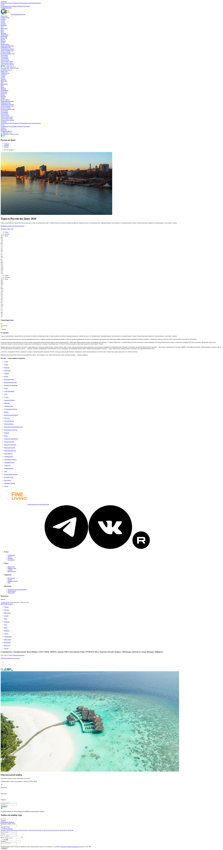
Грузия (3, 42)
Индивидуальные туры (7, 53)
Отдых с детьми (5, 52)
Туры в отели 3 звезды (7, 64)
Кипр (2, 31)
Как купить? (11, 578)
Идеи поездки (12, 571)
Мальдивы (4, 25)
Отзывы (10, 558)
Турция (3, 20)
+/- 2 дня (3, 839)
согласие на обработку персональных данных (30, 811)
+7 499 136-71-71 (6, 602)
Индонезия (4, 36)
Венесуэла (4, 38)
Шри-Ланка (4, 28)
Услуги (10, 556)
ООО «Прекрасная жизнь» (17, 655)
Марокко (3, 41)
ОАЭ (2, 27)
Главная (6, 143)
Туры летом (4, 55)
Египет (3, 22)
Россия (3, 39)
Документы (11, 560)
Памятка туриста (13, 581)
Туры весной (4, 58)
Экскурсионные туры (7, 50)
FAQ (9, 583)
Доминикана (4, 35)
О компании (11, 555)
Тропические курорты (7, 49)
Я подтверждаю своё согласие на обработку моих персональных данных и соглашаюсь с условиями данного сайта (45, 846)
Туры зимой (4, 56)
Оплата (10, 579)
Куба (2, 30)
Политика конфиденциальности (10, 658)
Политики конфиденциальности (70, 846)
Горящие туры (5, 17)
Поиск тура (4, 16)
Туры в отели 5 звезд (7, 61)
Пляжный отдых (6, 47)
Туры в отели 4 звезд (7, 63)
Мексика (3, 33)
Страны (3, 19)
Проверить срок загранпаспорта (17, 589)
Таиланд (3, 24)
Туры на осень (5, 60)
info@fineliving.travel (7, 604)
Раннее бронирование (7, 45)
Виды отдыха (5, 44)
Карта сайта (11, 592)
